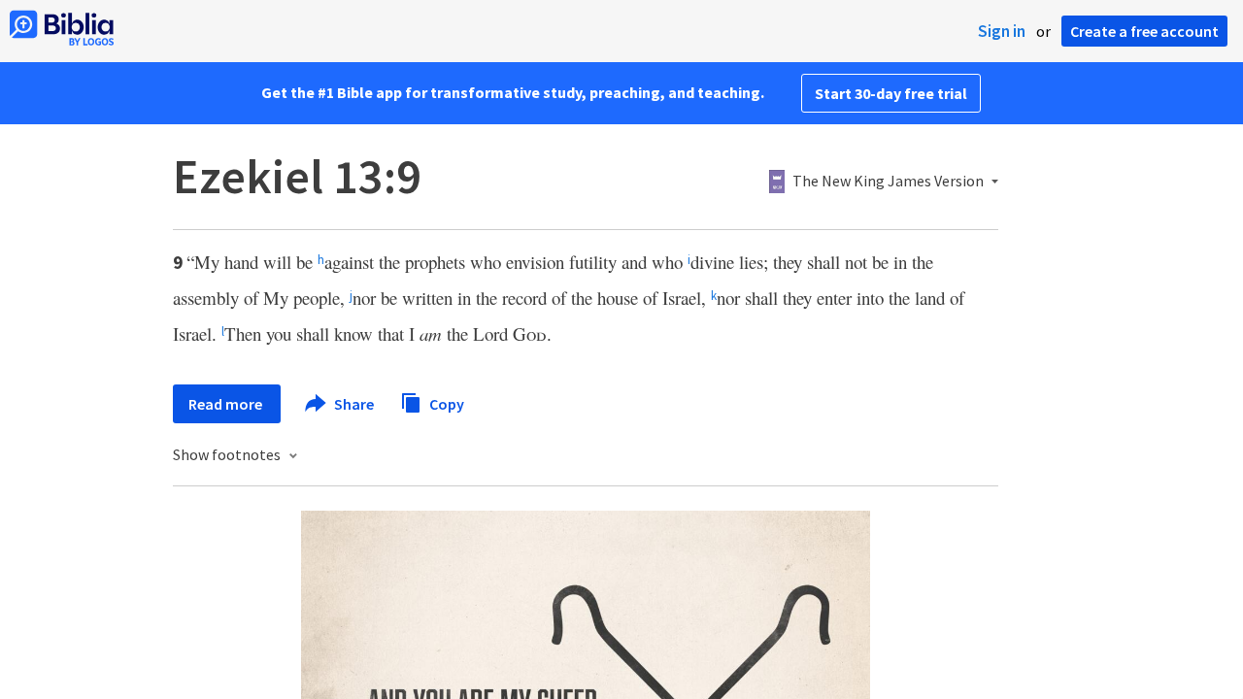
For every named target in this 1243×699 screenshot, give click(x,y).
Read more (226, 404)
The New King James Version (888, 181)
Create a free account (1144, 31)
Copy (445, 403)
